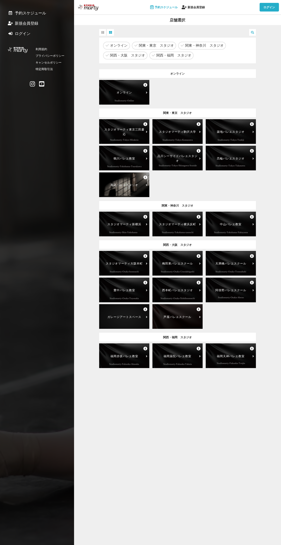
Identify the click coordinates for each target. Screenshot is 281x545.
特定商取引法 (44, 69)
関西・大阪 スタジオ (127, 55)
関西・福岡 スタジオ (173, 55)
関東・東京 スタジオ (156, 45)
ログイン (269, 7)
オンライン (118, 45)
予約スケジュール (166, 7)
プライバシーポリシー (50, 55)
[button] (102, 32)
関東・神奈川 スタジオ (204, 45)
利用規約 (41, 49)
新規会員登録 (196, 7)
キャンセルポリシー (49, 62)
